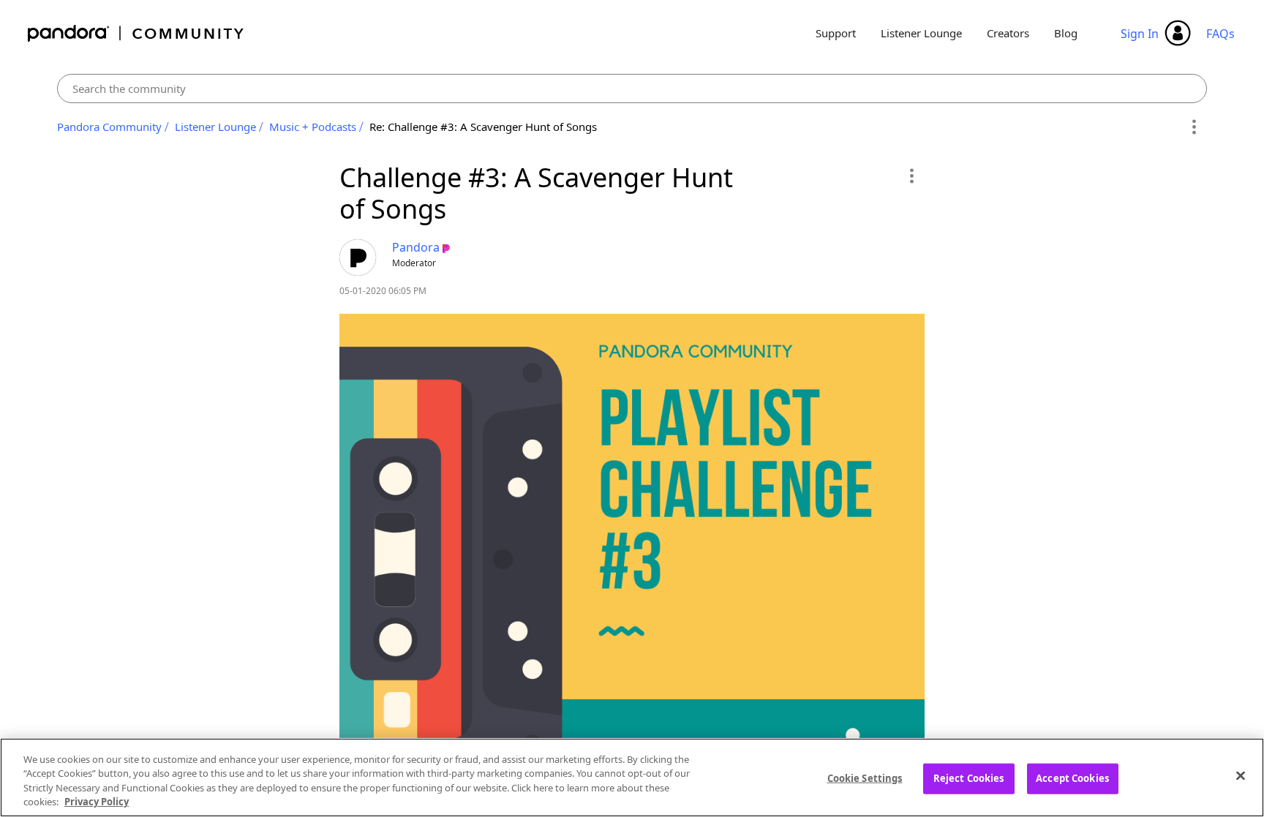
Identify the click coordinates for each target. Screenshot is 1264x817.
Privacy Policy (96, 801)
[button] (911, 175)
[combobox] (632, 88)
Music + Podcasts (312, 126)
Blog (1065, 33)
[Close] (1240, 775)
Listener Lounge (921, 33)
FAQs (1220, 34)
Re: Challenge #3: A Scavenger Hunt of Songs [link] (483, 126)
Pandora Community (136, 33)
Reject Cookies (968, 778)
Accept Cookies (1072, 778)
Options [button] (1193, 127)
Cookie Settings (865, 778)
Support (836, 33)
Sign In (1140, 34)
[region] (632, 777)
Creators (1008, 33)
